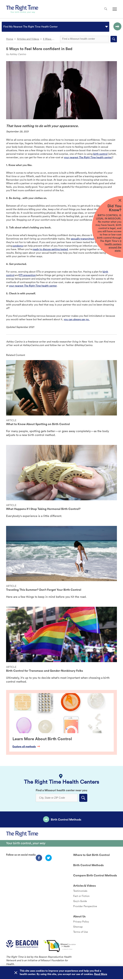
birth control (100, 154)
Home (9, 39)
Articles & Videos (84, 885)
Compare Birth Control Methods (95, 875)
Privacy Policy (81, 921)
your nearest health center (88, 157)
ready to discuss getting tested (50, 249)
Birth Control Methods (66, 819)
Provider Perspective (85, 906)
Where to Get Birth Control (91, 855)
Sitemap (78, 927)
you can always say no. (77, 319)
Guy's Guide (80, 901)
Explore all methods (24, 746)
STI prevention (27, 275)
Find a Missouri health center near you (61, 790)
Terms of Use (80, 932)
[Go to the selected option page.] (116, 26)
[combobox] (3, 27)
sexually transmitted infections (88, 239)
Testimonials (80, 891)
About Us (79, 916)
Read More (100, 974)
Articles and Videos (28, 39)
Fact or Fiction (81, 896)
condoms (17, 246)
